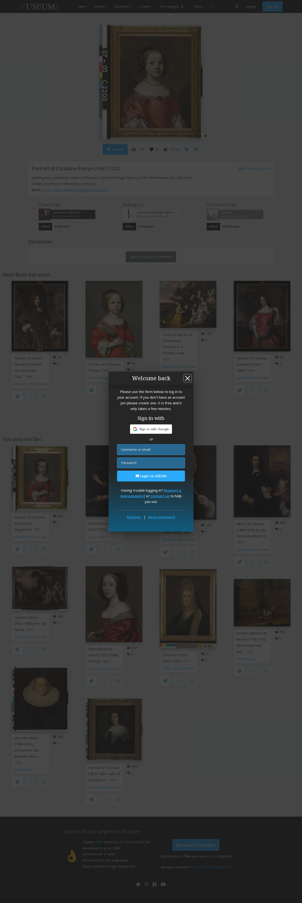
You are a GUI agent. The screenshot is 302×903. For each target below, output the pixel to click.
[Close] (187, 378)
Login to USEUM (152, 476)
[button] (151, 429)
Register (134, 517)
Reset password (161, 517)
